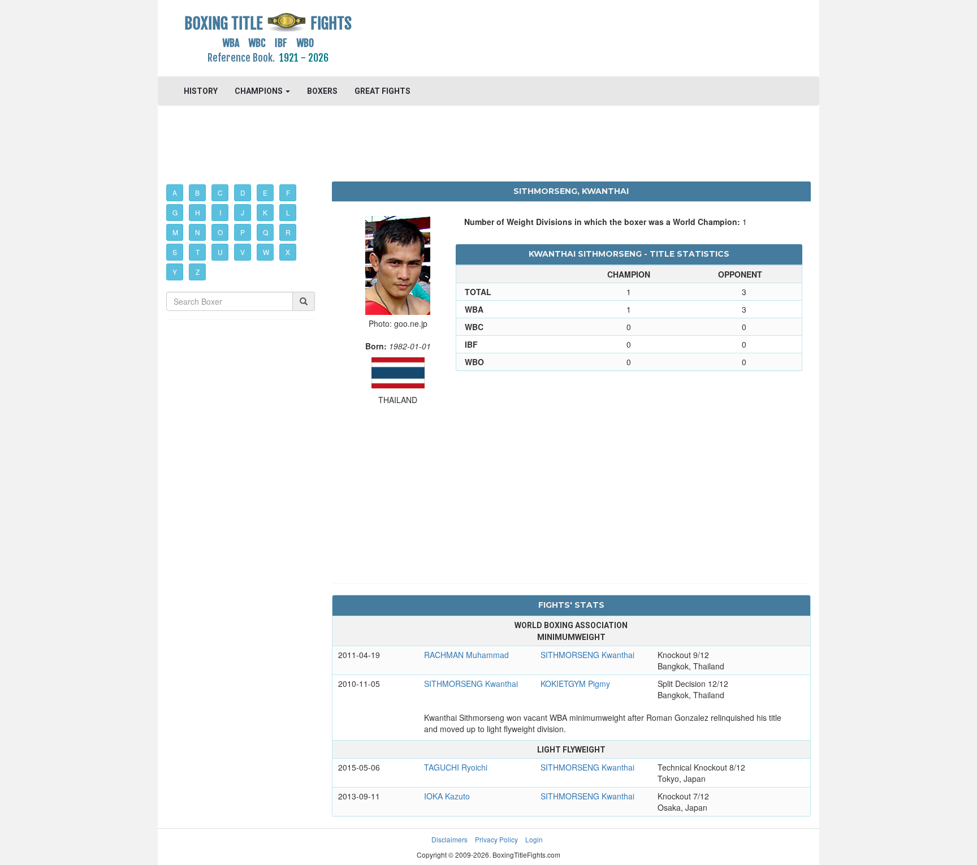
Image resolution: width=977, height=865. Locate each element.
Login (534, 839)
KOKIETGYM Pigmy (575, 683)
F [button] (288, 192)
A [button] (174, 192)
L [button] (288, 212)
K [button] (265, 212)
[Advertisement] (571, 36)
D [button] (242, 192)
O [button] (220, 232)
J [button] (242, 212)
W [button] (266, 252)
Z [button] (198, 271)
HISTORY (201, 91)
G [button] (175, 212)
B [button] (197, 192)
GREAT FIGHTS (382, 91)
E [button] (265, 192)
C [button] (220, 192)
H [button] (197, 212)
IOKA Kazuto (447, 796)
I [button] (220, 212)
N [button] (197, 232)
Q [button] (265, 232)
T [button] (198, 252)
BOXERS (322, 91)
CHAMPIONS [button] (259, 91)
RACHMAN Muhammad (466, 654)
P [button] (242, 232)
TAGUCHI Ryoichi (455, 767)
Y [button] (174, 271)
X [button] (288, 252)
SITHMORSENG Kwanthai (587, 654)
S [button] (174, 252)
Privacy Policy (496, 839)
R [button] (288, 232)
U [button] (220, 252)
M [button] (175, 232)
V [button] (242, 252)
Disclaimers (449, 839)
